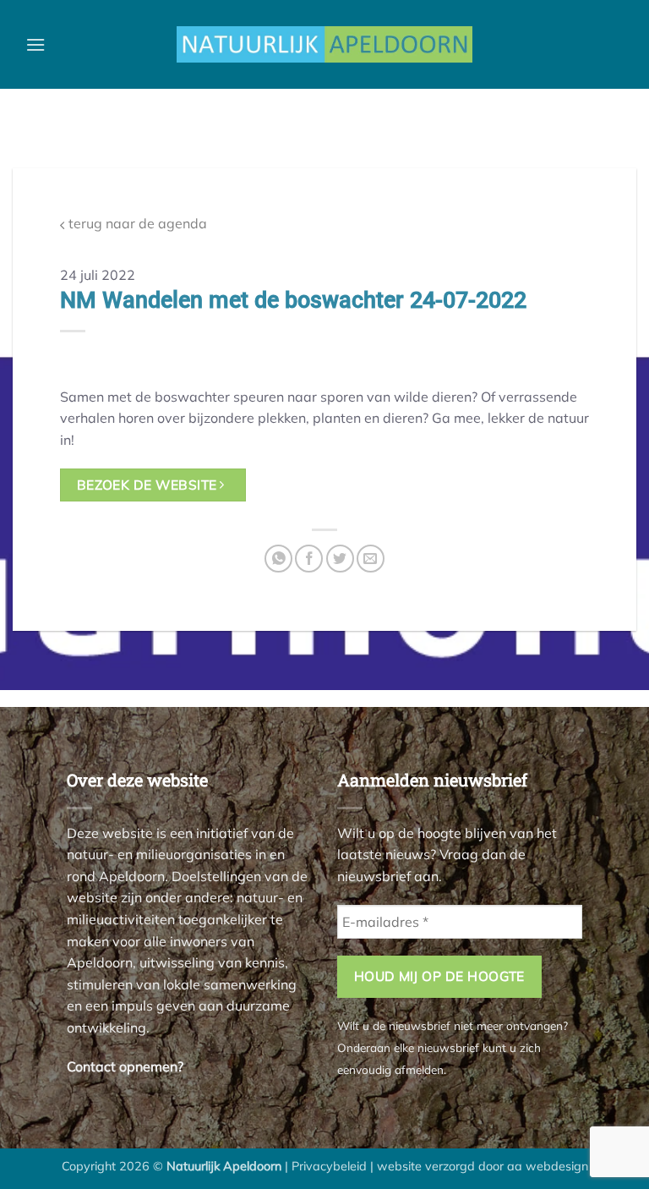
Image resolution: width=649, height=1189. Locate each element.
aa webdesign (547, 1166)
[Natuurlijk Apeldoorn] (324, 44)
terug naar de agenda (136, 224)
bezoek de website (149, 484)
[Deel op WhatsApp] (278, 559)
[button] (35, 44)
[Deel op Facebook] (309, 559)
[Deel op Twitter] (340, 559)
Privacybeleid (329, 1166)
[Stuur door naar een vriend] (370, 559)
